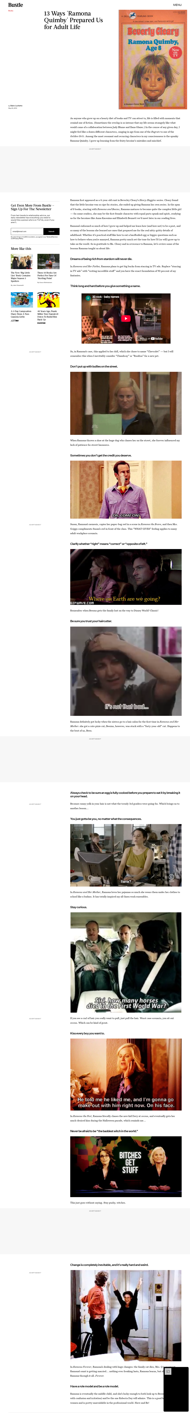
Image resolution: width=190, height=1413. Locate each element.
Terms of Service (51, 237)
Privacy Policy (18, 238)
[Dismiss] (185, 1369)
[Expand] (166, 1369)
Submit (51, 231)
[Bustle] (15, 5)
